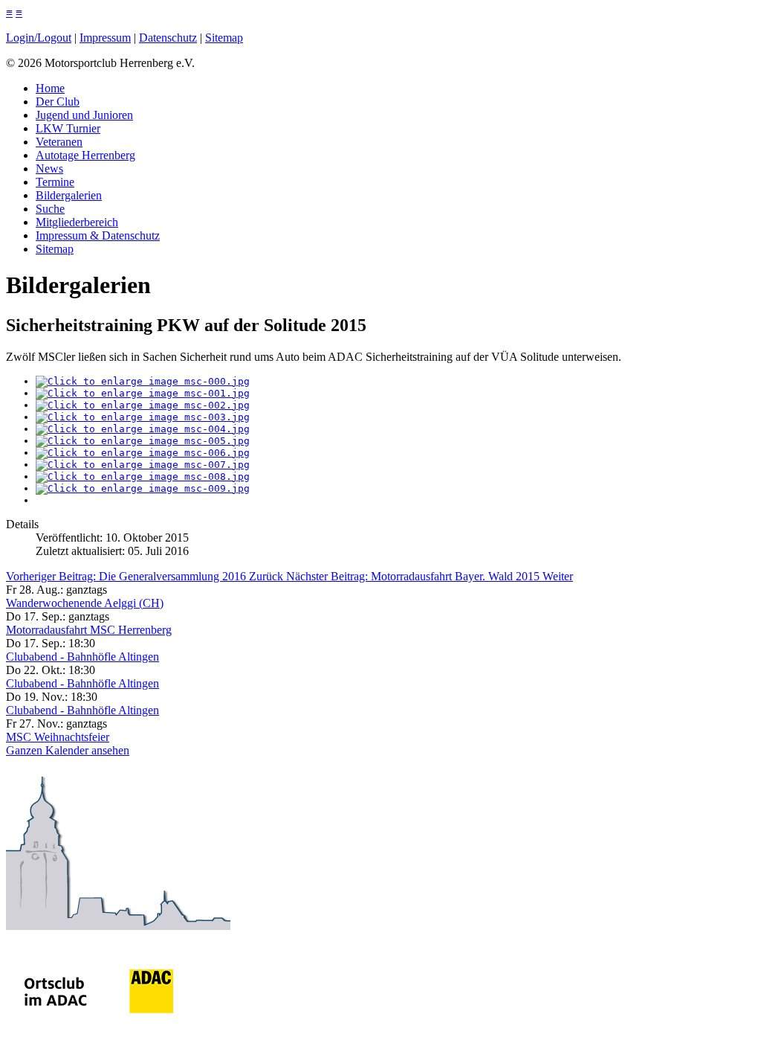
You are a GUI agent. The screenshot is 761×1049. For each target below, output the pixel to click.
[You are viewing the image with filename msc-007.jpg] (143, 464)
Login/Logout (38, 37)
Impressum (105, 37)
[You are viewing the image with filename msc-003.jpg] (143, 417)
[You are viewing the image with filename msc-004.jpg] (143, 428)
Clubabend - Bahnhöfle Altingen (82, 656)
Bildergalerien (69, 195)
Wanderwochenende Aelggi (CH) (84, 603)
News (49, 168)
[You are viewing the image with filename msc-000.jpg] (143, 381)
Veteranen (59, 141)
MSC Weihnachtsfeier (57, 737)
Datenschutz (168, 37)
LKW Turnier (68, 128)
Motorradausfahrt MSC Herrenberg (89, 629)
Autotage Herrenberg (85, 155)
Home (50, 88)
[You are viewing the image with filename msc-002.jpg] (143, 405)
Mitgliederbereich (77, 222)
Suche (50, 208)
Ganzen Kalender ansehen (67, 750)
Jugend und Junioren (84, 115)
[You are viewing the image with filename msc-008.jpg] (143, 476)
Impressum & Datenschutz (98, 235)
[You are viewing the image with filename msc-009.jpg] (143, 488)
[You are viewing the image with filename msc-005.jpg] (143, 440)
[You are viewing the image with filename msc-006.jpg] (143, 452)
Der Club (58, 101)
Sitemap (224, 37)
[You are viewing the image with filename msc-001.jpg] (143, 393)
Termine (55, 182)
